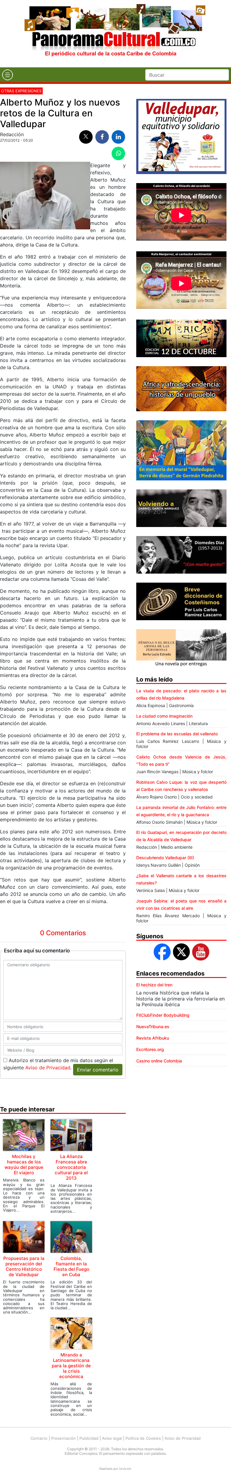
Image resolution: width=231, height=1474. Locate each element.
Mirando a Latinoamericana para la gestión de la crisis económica (71, 1365)
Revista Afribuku (152, 1037)
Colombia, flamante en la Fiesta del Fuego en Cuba (71, 1266)
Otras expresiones (21, 90)
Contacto (39, 1438)
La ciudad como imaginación (164, 716)
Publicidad (88, 1438)
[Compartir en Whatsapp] (118, 153)
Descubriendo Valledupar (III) (165, 857)
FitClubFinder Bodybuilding (162, 1015)
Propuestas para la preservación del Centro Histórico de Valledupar (24, 1266)
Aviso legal (112, 1438)
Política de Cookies (143, 1438)
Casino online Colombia (159, 1060)
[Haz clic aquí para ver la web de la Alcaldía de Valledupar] (181, 136)
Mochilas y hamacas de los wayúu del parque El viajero (24, 1164)
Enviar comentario (98, 1070)
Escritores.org (150, 1049)
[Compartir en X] (86, 137)
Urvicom (125, 1468)
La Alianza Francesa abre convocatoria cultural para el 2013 (71, 1167)
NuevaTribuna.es (152, 1026)
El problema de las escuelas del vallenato (177, 733)
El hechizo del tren (154, 984)
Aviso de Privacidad (47, 1068)
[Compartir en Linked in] (118, 137)
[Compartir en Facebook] (102, 137)
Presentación (63, 1438)
